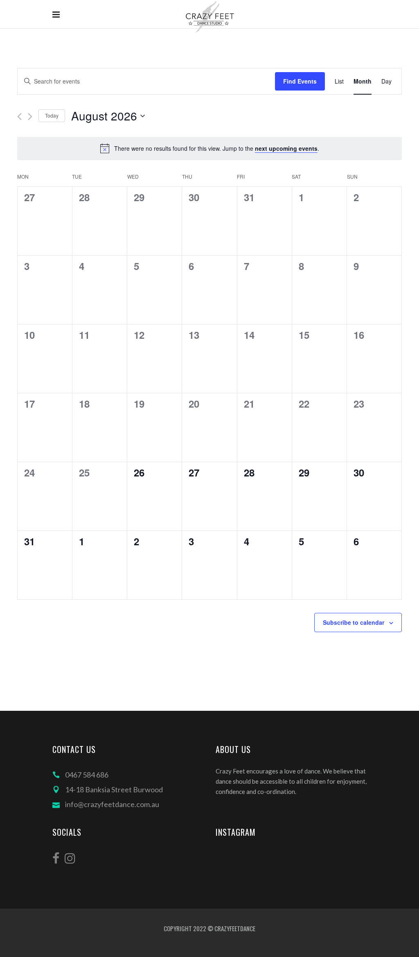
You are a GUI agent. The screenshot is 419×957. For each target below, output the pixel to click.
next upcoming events (286, 148)
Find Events (300, 81)
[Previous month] (19, 116)
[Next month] (30, 116)
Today (52, 115)
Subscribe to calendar (353, 622)
